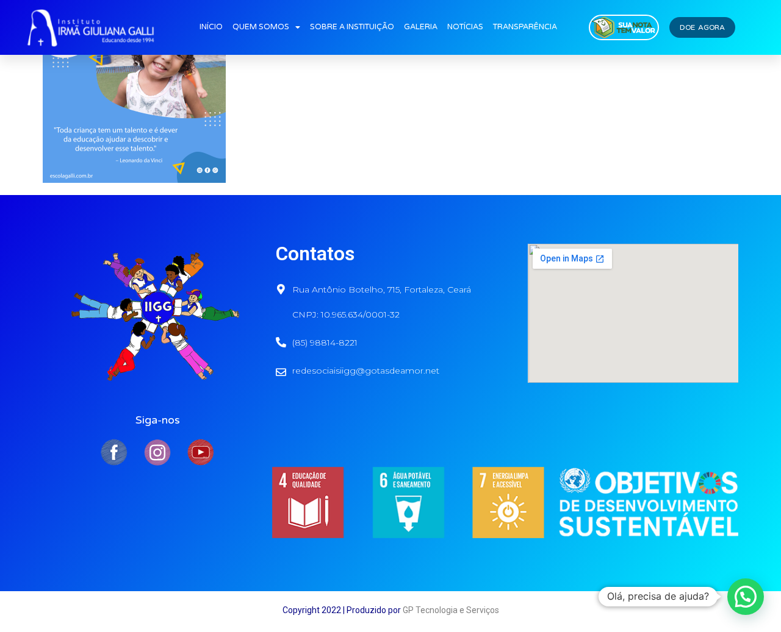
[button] (745, 596)
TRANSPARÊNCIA (525, 27)
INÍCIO (211, 27)
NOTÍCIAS (465, 27)
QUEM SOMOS (260, 27)
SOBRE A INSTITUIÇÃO (352, 27)
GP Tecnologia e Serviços (451, 610)
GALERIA (420, 27)
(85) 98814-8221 (325, 342)
